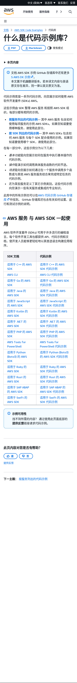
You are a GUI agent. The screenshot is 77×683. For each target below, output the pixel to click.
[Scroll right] (61, 12)
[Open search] (70, 11)
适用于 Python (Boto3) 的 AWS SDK (17, 356)
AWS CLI (12, 274)
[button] (11, 62)
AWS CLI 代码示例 (51, 274)
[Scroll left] (20, 12)
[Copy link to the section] (4, 218)
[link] (52, 30)
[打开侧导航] (5, 21)
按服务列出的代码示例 (23, 119)
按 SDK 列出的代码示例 (24, 133)
